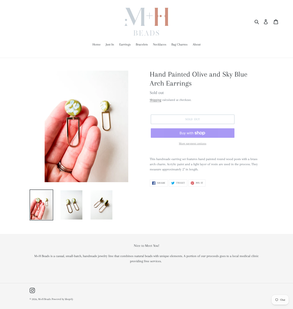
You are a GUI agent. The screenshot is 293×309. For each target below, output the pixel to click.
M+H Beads (44, 299)
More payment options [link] (192, 143)
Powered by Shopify (62, 299)
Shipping (155, 99)
